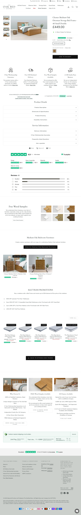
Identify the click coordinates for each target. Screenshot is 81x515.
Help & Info (52, 8)
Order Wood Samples (18, 220)
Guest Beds (52, 5)
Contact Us (44, 1)
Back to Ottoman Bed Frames (41, 358)
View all (73, 318)
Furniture (28, 8)
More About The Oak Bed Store (15, 423)
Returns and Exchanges (27, 469)
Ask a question (40, 143)
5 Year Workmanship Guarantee (40, 135)
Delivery (52, 1)
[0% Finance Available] (66, 384)
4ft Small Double (59, 43)
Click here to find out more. (23, 96)
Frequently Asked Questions (40, 139)
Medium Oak (54, 51)
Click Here (49, 468)
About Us (5, 464)
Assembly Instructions (40, 120)
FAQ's (4, 466)
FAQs (59, 1)
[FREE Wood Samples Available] (40, 384)
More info (74, 434)
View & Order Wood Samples (40, 410)
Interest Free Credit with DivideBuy (11, 473)
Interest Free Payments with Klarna (11, 476)
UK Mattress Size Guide (8, 469)
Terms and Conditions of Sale (29, 464)
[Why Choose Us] (15, 384)
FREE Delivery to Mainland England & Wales (15, 418)
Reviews (74, 1)
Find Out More (66, 418)
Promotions (66, 1)
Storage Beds (42, 5)
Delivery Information (40, 131)
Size (61, 40)
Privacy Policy (25, 471)
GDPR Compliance (26, 473)
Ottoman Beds (32, 5)
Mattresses (61, 5)
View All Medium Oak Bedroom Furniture (40, 247)
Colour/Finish (61, 48)
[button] (77, 511)
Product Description (40, 107)
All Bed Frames (21, 5)
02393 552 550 (35, 1)
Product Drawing (40, 115)
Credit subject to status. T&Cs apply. (24, 98)
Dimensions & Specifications (40, 111)
